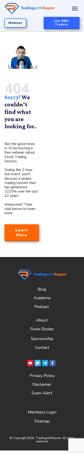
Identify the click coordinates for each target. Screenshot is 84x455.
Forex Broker (42, 329)
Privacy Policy (42, 375)
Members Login (42, 412)
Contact (42, 347)
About (42, 320)
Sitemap (42, 421)
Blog (42, 289)
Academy (42, 298)
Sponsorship (42, 338)
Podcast (41, 306)
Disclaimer (42, 384)
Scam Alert (42, 393)
